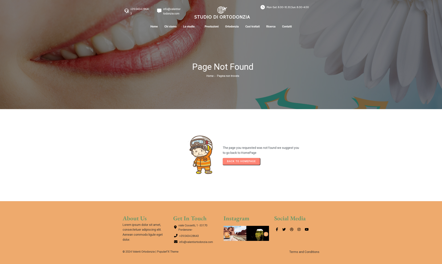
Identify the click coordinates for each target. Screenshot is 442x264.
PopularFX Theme (168, 251)
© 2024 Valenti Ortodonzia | (140, 251)
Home (210, 76)
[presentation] (226, 234)
